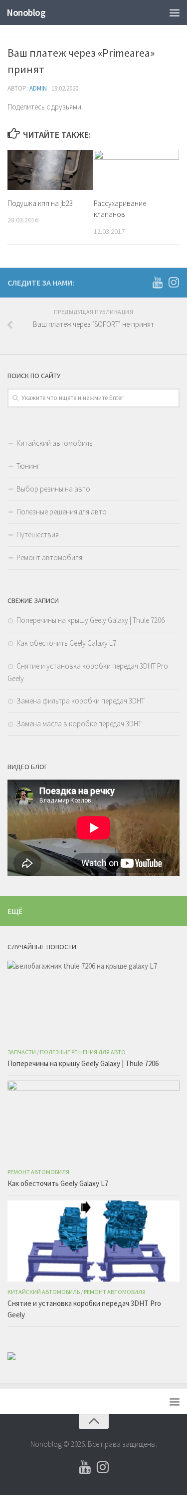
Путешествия (37, 534)
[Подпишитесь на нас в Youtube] (158, 282)
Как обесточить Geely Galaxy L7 (66, 643)
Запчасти (21, 1052)
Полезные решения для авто (61, 511)
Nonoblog (25, 12)
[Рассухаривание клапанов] (137, 170)
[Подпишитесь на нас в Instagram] (174, 282)
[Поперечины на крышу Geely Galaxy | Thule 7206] (93, 1001)
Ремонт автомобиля (49, 557)
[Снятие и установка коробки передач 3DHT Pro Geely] (93, 1241)
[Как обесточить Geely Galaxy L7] (93, 1121)
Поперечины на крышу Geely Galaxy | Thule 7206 (90, 620)
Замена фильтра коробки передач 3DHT (80, 700)
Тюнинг (28, 466)
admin (38, 88)
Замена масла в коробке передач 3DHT (79, 723)
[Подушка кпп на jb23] (50, 170)
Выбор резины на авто (53, 489)
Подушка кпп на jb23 (40, 203)
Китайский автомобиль (54, 443)
